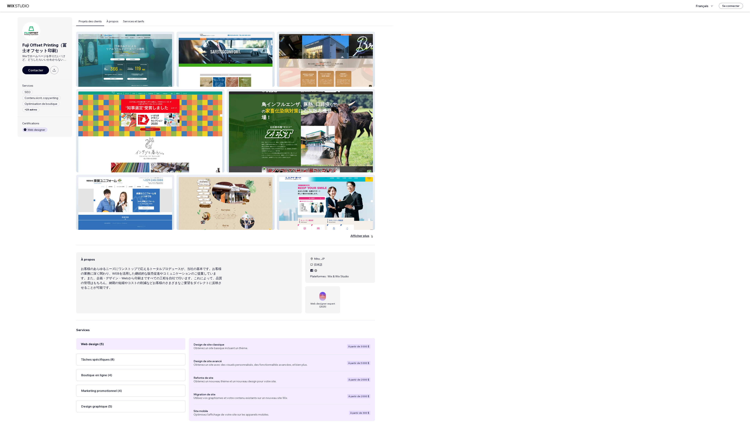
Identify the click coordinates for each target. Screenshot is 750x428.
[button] (125, 59)
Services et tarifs (133, 21)
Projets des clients (90, 21)
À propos (112, 21)
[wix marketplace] (18, 6)
